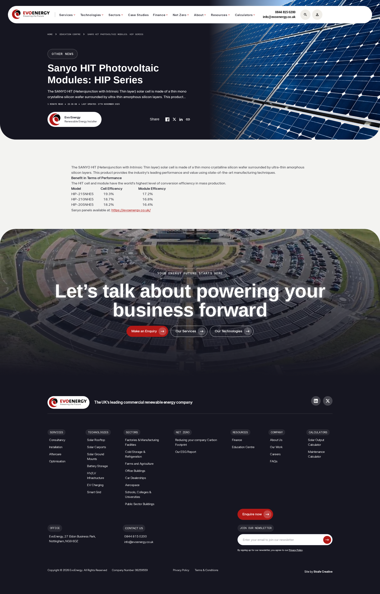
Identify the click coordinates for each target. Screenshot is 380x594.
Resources (219, 15)
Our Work (276, 447)
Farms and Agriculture (139, 463)
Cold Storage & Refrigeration (135, 454)
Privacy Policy (296, 550)
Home (50, 34)
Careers (275, 454)
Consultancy (57, 440)
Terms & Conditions (206, 570)
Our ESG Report (185, 451)
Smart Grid (94, 492)
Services (66, 15)
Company (277, 432)
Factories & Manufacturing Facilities (142, 442)
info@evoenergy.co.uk (279, 17)
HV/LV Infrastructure (95, 476)
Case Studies (138, 15)
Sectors (114, 15)
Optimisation (57, 461)
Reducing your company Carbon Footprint (196, 442)
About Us (276, 440)
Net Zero (179, 15)
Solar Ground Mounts (95, 457)
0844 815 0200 (285, 12)
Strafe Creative (323, 571)
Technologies (90, 15)
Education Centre (70, 34)
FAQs (273, 461)
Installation (55, 447)
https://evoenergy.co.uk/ (131, 210)
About (199, 15)
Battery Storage (97, 466)
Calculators (244, 15)
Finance (159, 15)
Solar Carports (96, 447)
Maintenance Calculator (316, 454)
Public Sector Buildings (139, 504)
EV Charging (95, 485)
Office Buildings (135, 470)
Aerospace (132, 485)
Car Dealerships (135, 478)
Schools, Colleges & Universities (138, 495)
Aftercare (55, 454)
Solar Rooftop (96, 440)
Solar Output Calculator (316, 442)
